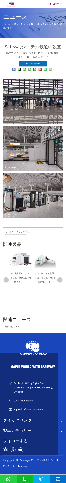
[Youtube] (20, 449)
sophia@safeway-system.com (29, 409)
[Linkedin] (13, 449)
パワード (43, 56)
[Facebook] (5, 449)
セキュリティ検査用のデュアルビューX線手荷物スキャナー (45, 277)
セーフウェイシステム (16, 232)
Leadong (22, 466)
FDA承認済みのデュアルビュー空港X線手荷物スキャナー (20, 277)
